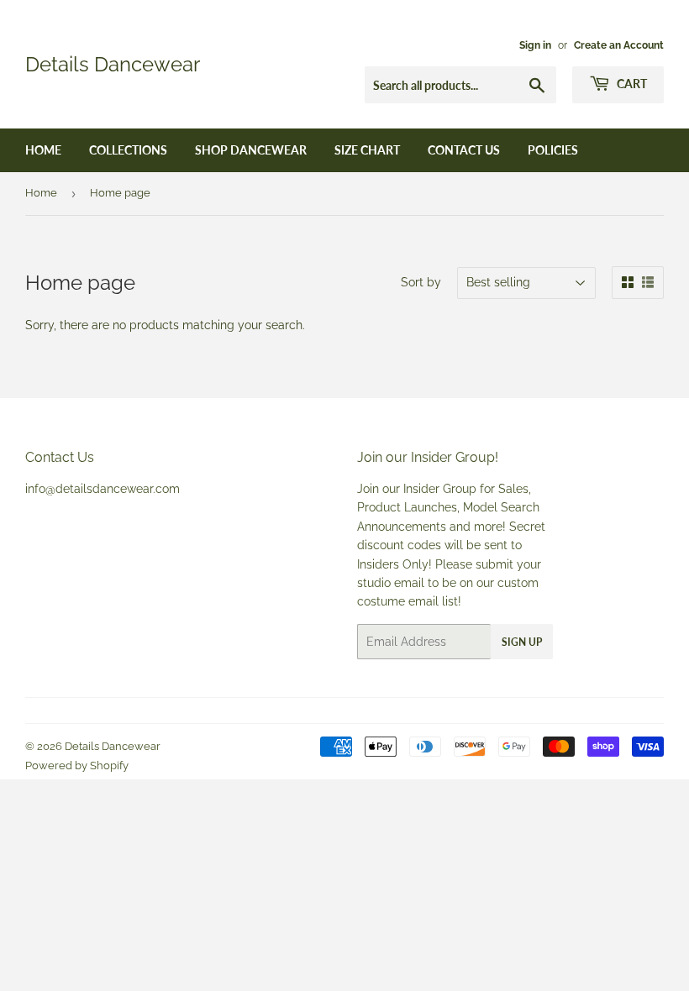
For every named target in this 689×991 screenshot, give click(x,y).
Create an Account (619, 45)
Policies (553, 150)
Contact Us (464, 150)
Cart (630, 83)
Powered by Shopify (77, 765)
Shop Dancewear (251, 150)
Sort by (421, 282)
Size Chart (367, 150)
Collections (128, 150)
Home (43, 150)
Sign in (535, 45)
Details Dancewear (112, 64)
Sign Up (522, 642)
